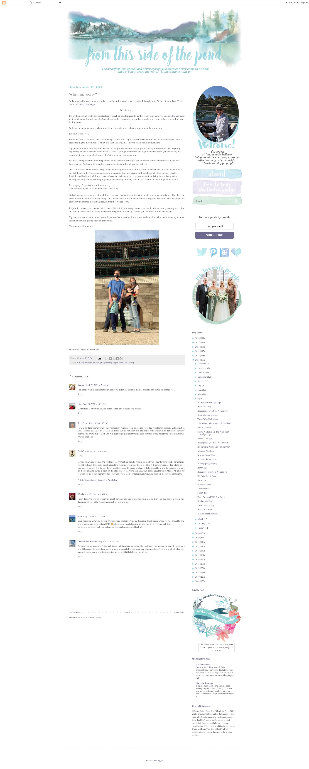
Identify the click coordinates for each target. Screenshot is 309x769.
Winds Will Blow (204, 509)
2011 (197, 572)
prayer (115, 362)
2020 (197, 533)
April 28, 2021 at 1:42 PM (96, 451)
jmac (80, 516)
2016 (197, 550)
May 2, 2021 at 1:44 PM (108, 541)
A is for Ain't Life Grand (208, 513)
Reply (80, 394)
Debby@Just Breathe (87, 541)
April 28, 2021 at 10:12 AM (94, 403)
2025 (197, 342)
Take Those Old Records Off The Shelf (213, 423)
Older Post (179, 612)
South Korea (123, 362)
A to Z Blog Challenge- (84, 104)
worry (131, 362)
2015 (197, 554)
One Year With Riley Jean (207, 667)
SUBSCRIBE (214, 235)
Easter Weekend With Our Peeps (211, 496)
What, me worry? (204, 406)
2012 (197, 568)
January (201, 527)
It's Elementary (203, 664)
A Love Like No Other (207, 459)
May (200, 394)
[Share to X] (114, 358)
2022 (197, 355)
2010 (197, 576)
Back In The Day (204, 427)
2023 (197, 351)
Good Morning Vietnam (207, 414)
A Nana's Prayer (204, 484)
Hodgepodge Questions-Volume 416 (212, 442)
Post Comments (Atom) (91, 617)
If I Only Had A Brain (206, 476)
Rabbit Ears (202, 467)
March (201, 518)
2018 (197, 541)
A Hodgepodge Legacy (207, 463)
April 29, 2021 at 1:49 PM (96, 494)
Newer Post (75, 612)
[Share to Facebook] (117, 358)
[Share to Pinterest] (120, 358)
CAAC (81, 451)
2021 (197, 359)
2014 (197, 559)
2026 (197, 337)
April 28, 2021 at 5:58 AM (97, 385)
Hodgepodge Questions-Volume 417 (212, 410)
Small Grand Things (206, 505)
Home (127, 612)
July (200, 385)
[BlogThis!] (110, 358)
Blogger (159, 760)
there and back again (205, 685)
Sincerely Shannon (204, 683)
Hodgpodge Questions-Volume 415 (212, 471)
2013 (197, 563)
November (202, 368)
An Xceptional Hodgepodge (209, 402)
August (201, 381)
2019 (197, 537)
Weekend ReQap (204, 438)
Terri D (81, 423)
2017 (197, 546)
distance (96, 362)
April (200, 398)
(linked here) (178, 115)
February (202, 523)
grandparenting (106, 362)
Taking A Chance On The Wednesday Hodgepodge (213, 433)
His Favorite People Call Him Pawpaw (213, 446)
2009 (197, 581)
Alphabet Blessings (205, 451)
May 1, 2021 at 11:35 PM (94, 516)
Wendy (81, 494)
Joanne (81, 385)
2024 (197, 346)
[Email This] (107, 358)
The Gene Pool (203, 488)
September (202, 376)
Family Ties (202, 492)
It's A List (201, 480)
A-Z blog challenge (84, 362)
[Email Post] (99, 358)
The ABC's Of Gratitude (207, 419)
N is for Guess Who (206, 455)
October (201, 372)
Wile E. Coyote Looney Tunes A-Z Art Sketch (97, 479)
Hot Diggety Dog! (205, 501)
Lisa (80, 404)
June (200, 389)
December (202, 363)
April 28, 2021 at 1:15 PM (96, 423)
